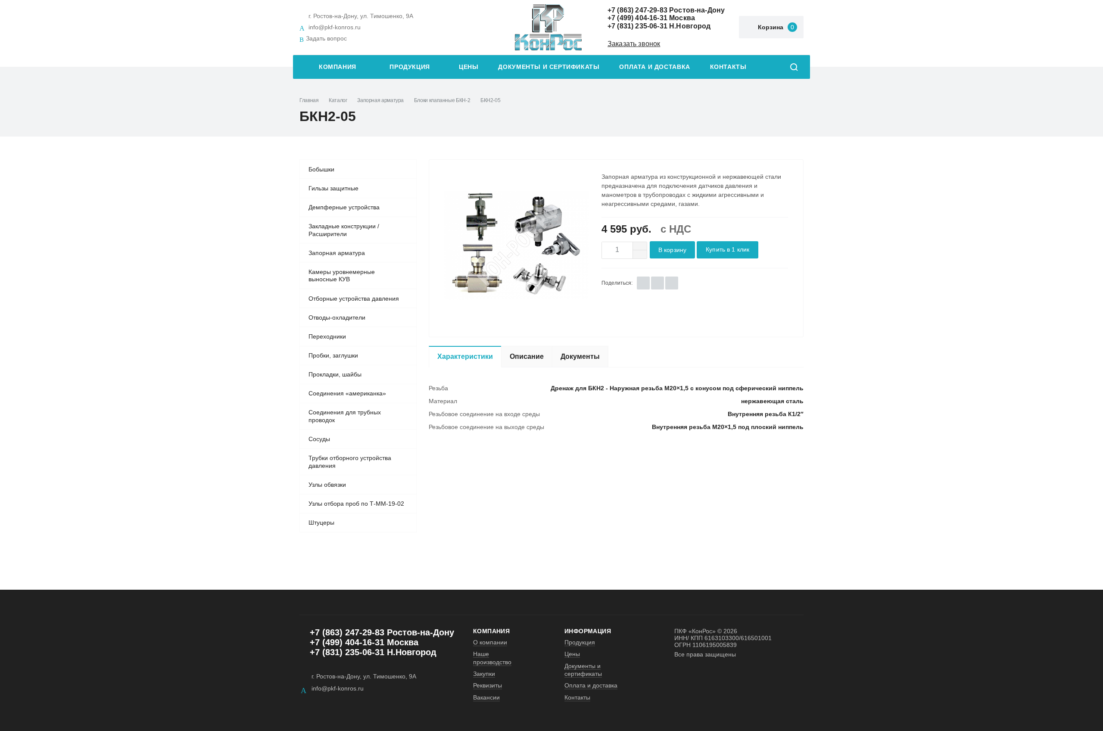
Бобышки (321, 169)
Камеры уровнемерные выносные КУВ (341, 275)
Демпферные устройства (344, 207)
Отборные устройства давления (353, 298)
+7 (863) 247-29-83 (637, 10)
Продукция (409, 67)
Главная (308, 100)
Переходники (327, 336)
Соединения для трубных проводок (344, 416)
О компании (490, 642)
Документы (580, 356)
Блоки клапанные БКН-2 (442, 100)
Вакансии (486, 697)
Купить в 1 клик (727, 249)
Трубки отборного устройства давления (349, 461)
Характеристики (465, 356)
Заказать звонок (634, 43)
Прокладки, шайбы (334, 374)
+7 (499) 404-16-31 (637, 18)
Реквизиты (487, 685)
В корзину (672, 250)
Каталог (338, 100)
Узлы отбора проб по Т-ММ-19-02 (356, 503)
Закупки (484, 673)
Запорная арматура (380, 100)
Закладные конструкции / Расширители (343, 230)
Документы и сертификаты (548, 67)
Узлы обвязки (327, 484)
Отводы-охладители (336, 317)
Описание (527, 356)
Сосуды (319, 438)
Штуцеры (321, 522)
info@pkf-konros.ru (334, 27)
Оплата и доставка (654, 67)
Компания (337, 67)
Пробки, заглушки (333, 355)
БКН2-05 (490, 100)
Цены (468, 67)
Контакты (728, 67)
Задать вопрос (326, 38)
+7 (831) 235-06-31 (637, 26)
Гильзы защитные (333, 188)
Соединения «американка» (347, 393)
